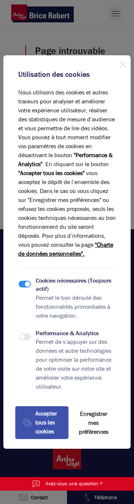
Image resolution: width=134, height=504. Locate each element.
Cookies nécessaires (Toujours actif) (73, 285)
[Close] (123, 63)
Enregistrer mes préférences (93, 423)
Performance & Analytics (67, 333)
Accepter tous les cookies (46, 422)
